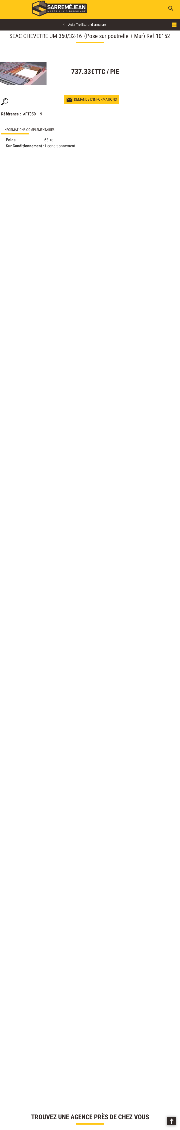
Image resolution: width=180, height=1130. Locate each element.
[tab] (45, 129)
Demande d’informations (95, 99)
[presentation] (45, 129)
